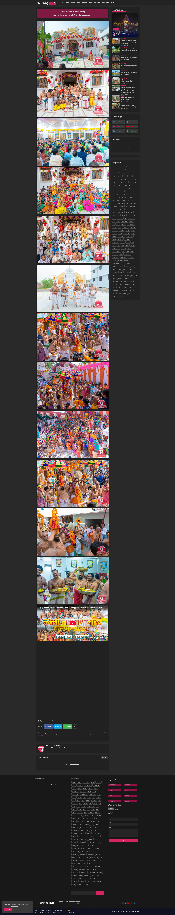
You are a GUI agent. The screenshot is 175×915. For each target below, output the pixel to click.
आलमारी (131, 173)
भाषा (127, 790)
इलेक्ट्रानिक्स (115, 179)
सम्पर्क (107, 2)
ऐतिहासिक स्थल (124, 182)
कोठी (126, 191)
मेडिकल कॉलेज (124, 257)
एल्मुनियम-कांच (116, 182)
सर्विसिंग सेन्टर (115, 281)
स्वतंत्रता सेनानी (116, 290)
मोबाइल (114, 260)
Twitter (59, 726)
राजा (123, 263)
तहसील (123, 215)
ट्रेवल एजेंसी (115, 209)
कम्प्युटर (119, 185)
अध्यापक (120, 167)
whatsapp (133, 131)
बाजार (114, 245)
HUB (63, 2)
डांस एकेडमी (127, 209)
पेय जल (127, 230)
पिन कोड (123, 224)
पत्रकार (131, 221)
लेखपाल (119, 269)
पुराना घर (114, 227)
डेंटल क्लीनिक (121, 212)
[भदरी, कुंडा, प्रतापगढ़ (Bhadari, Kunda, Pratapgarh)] (116, 80)
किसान (129, 188)
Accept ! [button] (7, 910)
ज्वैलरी (114, 203)
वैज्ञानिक (133, 272)
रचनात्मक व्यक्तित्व (116, 263)
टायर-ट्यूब (129, 203)
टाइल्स (123, 203)
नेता (113, 221)
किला (124, 188)
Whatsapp (68, 726)
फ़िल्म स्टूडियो (130, 236)
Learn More (14, 906)
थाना (128, 215)
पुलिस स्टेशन (125, 227)
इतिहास (78, 2)
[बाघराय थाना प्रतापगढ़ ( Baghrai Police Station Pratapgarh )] (116, 106)
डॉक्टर (114, 215)
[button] (136, 3)
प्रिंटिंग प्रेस (126, 233)
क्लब (114, 194)
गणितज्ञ (129, 194)
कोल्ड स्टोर (132, 191)
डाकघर (134, 209)
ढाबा (119, 215)
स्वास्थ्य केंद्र (124, 290)
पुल (119, 227)
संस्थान (114, 278)
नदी (125, 218)
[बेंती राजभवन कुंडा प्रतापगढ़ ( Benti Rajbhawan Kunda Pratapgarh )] (116, 49)
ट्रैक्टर (121, 209)
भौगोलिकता (84, 2)
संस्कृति (90, 2)
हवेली (114, 293)
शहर (114, 275)
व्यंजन (99, 2)
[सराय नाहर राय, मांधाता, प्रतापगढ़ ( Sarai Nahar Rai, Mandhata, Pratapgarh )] (116, 41)
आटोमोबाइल (126, 170)
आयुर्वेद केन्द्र (124, 173)
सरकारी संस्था (127, 278)
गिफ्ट (119, 197)
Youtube (113, 2)
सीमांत (121, 284)
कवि (130, 185)
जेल (132, 200)
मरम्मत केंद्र (115, 254)
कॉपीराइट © (127, 911)
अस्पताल (114, 170)
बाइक (132, 242)
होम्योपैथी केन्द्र (116, 296)
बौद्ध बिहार (132, 245)
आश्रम (114, 176)
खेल (95, 2)
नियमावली (133, 911)
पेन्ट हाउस (122, 230)
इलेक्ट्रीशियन (123, 179)
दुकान (114, 218)
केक (133, 188)
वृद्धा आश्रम (127, 272)
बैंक (123, 245)
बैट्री (127, 245)
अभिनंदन (73, 2)
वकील (131, 269)
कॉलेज (114, 191)
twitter (133, 121)
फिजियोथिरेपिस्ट (121, 236)
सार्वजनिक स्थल (124, 281)
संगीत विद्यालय (134, 275)
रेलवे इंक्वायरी (129, 263)
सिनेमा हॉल (115, 284)
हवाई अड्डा (132, 290)
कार (113, 188)
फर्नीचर (114, 236)
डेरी (132, 212)
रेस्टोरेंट (121, 266)
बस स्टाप (123, 242)
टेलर (127, 206)
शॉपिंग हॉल (127, 275)
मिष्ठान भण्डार (127, 254)
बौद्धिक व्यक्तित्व (116, 248)
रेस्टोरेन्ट (127, 266)
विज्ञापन (120, 272)
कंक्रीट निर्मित (133, 182)
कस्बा (134, 185)
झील (119, 203)
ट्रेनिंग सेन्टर (132, 206)
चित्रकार (118, 200)
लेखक (114, 269)
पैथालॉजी (114, 233)
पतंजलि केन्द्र (124, 221)
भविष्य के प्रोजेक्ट (116, 251)
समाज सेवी (120, 278)
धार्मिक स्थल (46, 721)
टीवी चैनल (115, 206)
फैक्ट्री (114, 239)
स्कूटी (134, 284)
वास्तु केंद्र (115, 272)
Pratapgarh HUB (52, 746)
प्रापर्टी (120, 233)
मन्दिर (52, 721)
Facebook (49, 726)
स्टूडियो (118, 287)
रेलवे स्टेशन (115, 266)
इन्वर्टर (130, 176)
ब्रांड (129, 248)
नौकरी (118, 221)
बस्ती (128, 242)
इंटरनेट (119, 176)
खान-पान (119, 194)
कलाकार (125, 185)
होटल (130, 293)
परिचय (67, 2)
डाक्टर (114, 212)
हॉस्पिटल (125, 293)
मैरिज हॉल (131, 257)
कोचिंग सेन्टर (120, 191)
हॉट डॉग (119, 293)
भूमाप (123, 251)
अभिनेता (133, 167)
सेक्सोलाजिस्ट (127, 284)
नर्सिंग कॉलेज (131, 218)
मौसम (103, 2)
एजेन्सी (135, 179)
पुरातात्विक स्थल (131, 224)
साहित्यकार (132, 281)
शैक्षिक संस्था (119, 275)
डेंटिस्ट (127, 212)
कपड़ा (114, 185)
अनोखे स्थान (126, 167)
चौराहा (124, 200)
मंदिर (128, 251)
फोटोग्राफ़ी (120, 239)
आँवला (120, 170)
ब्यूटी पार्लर (124, 248)
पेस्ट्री (133, 230)
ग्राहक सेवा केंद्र (131, 197)
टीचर (135, 203)
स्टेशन (130, 287)
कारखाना (118, 188)
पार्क (114, 224)
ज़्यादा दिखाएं (104, 757)
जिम (128, 200)
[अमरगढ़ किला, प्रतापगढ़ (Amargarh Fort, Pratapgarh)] (116, 73)
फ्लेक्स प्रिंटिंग (115, 242)
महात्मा (121, 254)
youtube (133, 126)
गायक (114, 197)
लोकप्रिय (125, 269)
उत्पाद (130, 179)
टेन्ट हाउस (121, 206)
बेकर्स (119, 245)
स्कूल (114, 287)
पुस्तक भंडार (132, 227)
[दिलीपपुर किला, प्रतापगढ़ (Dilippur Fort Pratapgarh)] (116, 98)
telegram (119, 131)
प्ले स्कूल (133, 233)
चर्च (113, 200)
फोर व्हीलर (127, 239)
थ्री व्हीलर (134, 215)
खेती (124, 194)
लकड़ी (132, 266)
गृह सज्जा (124, 197)
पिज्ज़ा (118, 224)
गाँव (133, 194)
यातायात (120, 260)
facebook (119, 121)
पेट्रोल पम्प (115, 230)
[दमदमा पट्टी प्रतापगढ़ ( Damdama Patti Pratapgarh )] (116, 58)
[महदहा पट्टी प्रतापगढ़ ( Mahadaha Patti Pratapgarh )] (116, 66)
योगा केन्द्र (126, 260)
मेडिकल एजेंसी (115, 257)
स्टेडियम (124, 287)
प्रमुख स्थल (112, 801)
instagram (119, 126)
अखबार (114, 167)
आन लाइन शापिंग (116, 173)
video (122, 296)
